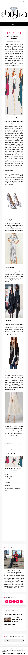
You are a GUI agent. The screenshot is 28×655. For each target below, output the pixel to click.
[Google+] (21, 601)
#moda (20, 443)
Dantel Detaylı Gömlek (9, 624)
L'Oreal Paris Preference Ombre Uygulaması (17, 619)
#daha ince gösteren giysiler (11, 443)
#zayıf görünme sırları (17, 445)
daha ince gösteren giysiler (14, 32)
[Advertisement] (16, 526)
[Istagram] (6, 601)
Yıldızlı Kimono (7, 628)
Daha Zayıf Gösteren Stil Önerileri (13, 468)
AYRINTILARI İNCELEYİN (9, 653)
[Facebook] (10, 601)
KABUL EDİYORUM (20, 653)
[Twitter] (14, 601)
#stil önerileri (8, 445)
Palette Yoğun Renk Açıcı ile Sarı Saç (13, 614)
